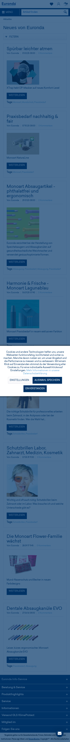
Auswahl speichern (47, 380)
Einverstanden (35, 389)
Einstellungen (19, 380)
